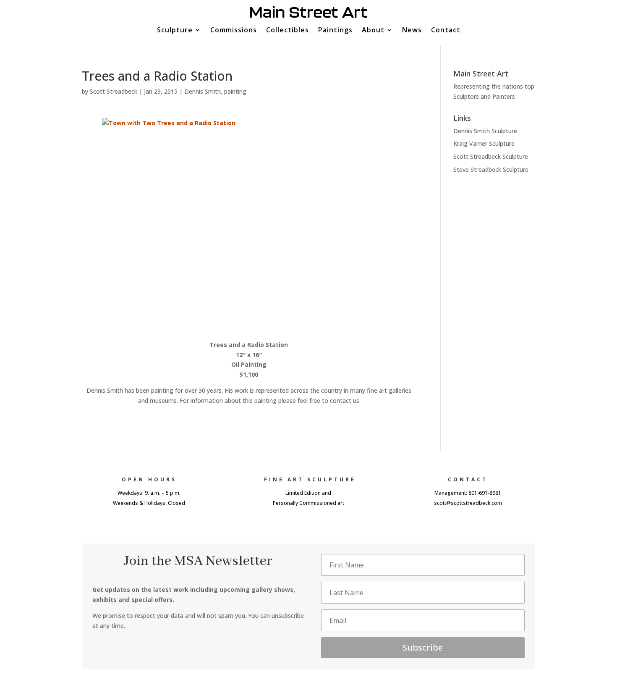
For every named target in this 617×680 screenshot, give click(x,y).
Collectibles (287, 30)
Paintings (335, 30)
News (412, 30)
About (373, 30)
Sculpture (175, 30)
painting (235, 91)
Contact (445, 30)
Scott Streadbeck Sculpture (490, 156)
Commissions (233, 30)
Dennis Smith (202, 91)
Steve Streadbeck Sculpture (490, 169)
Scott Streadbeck (113, 91)
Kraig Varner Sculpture (484, 143)
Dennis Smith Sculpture (485, 131)
